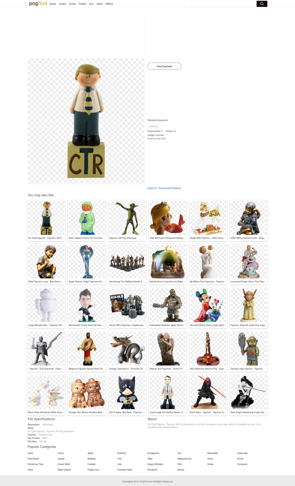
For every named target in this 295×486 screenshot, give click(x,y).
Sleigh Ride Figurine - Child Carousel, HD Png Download (217, 237)
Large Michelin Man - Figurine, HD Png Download (52, 325)
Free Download (164, 66)
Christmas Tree (35, 464)
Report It (152, 188)
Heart (30, 453)
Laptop (61, 458)
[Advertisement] (86, 36)
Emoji (72, 4)
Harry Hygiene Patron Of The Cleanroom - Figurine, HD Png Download (103, 237)
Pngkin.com (94, 469)
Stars (99, 4)
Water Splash (64, 469)
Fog (119, 458)
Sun (91, 4)
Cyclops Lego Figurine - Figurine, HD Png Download (256, 368)
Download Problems (170, 188)
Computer (242, 464)
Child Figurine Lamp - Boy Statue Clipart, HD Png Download (57, 281)
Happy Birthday (155, 464)
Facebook (152, 469)
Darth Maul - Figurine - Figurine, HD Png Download (215, 412)
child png (153, 126)
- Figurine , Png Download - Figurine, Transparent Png (54, 368)
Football (91, 464)
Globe (210, 464)
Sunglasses (153, 453)
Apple (90, 453)
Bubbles (92, 458)
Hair (120, 464)
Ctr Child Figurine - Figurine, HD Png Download (51, 237)
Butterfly (122, 453)
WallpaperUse (184, 458)
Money (180, 469)
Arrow (52, 4)
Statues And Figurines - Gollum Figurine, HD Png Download (179, 368)
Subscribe (242, 453)
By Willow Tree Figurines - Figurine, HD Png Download (216, 281)
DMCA (109, 4)
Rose (210, 458)
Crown (62, 4)
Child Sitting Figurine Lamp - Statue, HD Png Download (257, 237)
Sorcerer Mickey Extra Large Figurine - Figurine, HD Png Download (223, 325)
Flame (61, 453)
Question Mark (125, 469)
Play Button (33, 458)
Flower (82, 4)
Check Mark (64, 464)
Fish (179, 464)
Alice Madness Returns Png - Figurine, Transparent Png (217, 368)
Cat (179, 453)
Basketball (212, 453)
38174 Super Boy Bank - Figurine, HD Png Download (135, 412)
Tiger (150, 458)
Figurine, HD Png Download (122, 237)
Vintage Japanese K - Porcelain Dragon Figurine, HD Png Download (142, 368)
